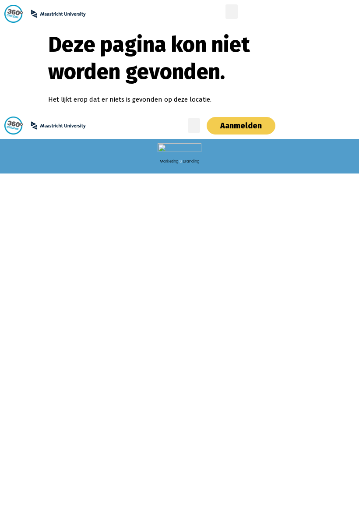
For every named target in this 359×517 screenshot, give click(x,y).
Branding (191, 161)
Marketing (169, 161)
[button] (231, 11)
